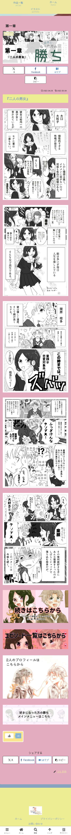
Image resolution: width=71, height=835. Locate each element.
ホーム (18, 818)
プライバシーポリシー (52, 818)
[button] (35, 80)
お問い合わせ (35, 823)
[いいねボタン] (9, 735)
